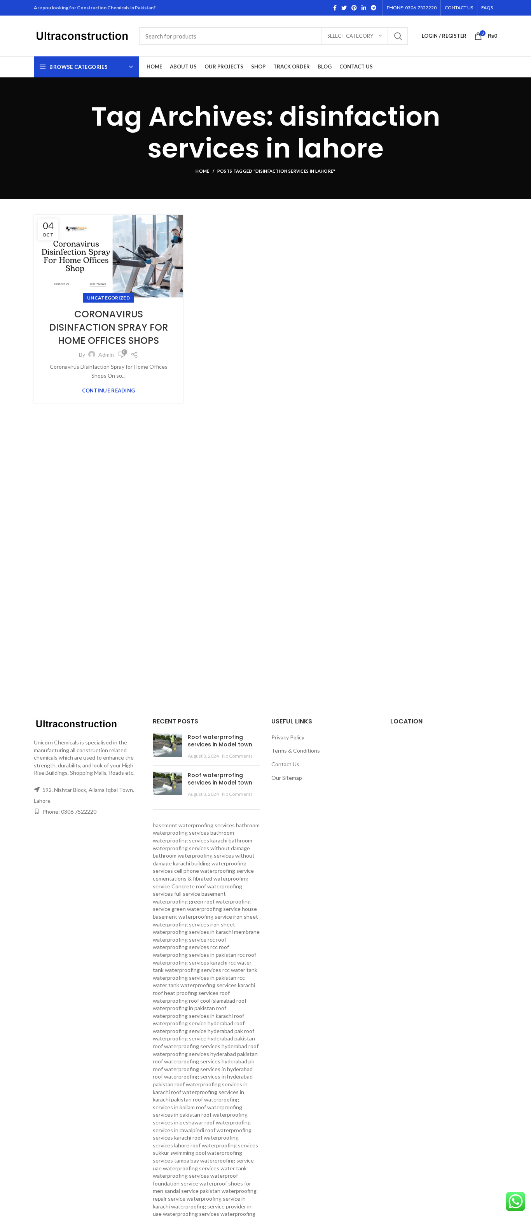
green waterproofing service (206, 908)
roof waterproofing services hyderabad (200, 1046)
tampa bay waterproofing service (214, 1160)
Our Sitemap (286, 777)
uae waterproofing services (186, 1168)
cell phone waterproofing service (214, 870)
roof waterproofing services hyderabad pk (203, 1061)
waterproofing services (191, 1213)
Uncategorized (108, 298)
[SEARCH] (397, 36)
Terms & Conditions (295, 750)
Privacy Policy (287, 737)
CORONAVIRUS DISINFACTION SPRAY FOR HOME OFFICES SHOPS (108, 327)
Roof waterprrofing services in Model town (220, 741)
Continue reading (108, 390)
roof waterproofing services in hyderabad (203, 1069)
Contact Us (285, 764)
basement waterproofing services (194, 825)
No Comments (237, 756)
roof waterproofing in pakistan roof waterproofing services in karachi (199, 1008)
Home (202, 170)
